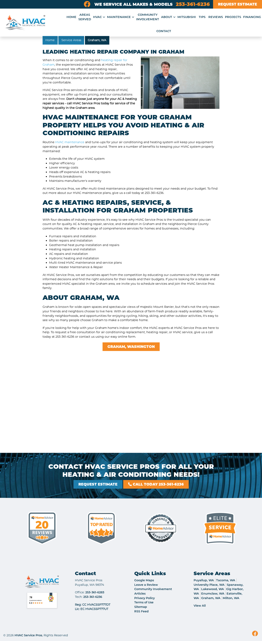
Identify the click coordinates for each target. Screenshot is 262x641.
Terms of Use (144, 602)
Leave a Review (146, 585)
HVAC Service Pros (28, 635)
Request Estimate (237, 4)
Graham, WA (97, 40)
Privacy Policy (144, 598)
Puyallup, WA (204, 580)
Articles (140, 593)
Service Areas (71, 40)
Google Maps (144, 580)
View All (200, 605)
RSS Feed (141, 611)
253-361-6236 (193, 4)
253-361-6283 (94, 592)
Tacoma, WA (225, 580)
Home (50, 40)
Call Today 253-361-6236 (158, 484)
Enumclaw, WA (212, 593)
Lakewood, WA (212, 589)
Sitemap (140, 607)
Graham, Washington (131, 346)
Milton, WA (231, 598)
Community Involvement (153, 589)
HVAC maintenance (69, 142)
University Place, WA (209, 585)
